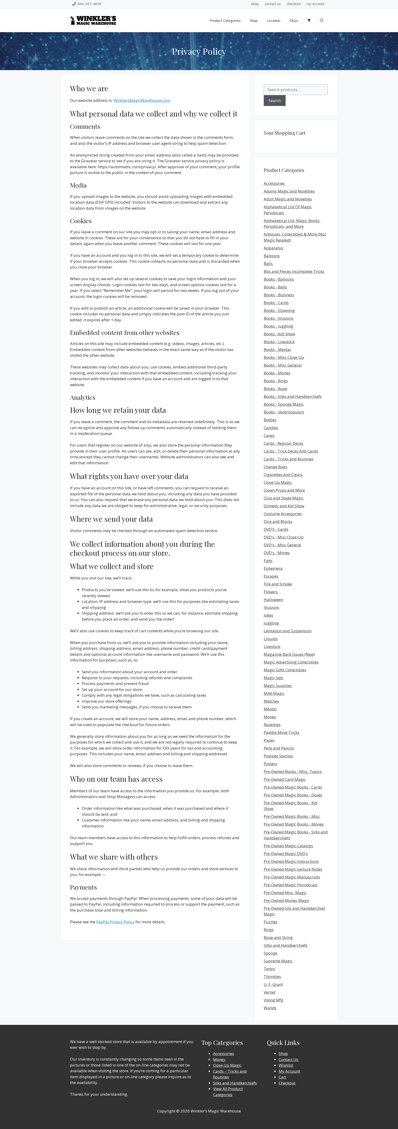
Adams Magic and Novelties (289, 191)
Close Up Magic (278, 482)
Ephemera (273, 568)
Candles (271, 427)
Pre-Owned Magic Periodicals (290, 884)
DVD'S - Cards (276, 529)
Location (273, 20)
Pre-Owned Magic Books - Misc (292, 816)
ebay (255, 3)
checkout (294, 3)
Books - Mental (277, 349)
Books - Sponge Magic (284, 404)
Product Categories (225, 20)
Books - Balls (275, 287)
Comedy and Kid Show (284, 505)
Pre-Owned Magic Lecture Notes (293, 869)
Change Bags (275, 466)
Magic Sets (273, 677)
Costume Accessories (283, 513)
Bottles (270, 419)
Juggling (271, 623)
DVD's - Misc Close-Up (284, 537)
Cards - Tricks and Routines (288, 459)
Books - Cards (276, 302)
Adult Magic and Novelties (288, 199)
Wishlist (286, 1065)
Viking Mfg (273, 1000)
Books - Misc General (283, 365)
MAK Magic (274, 693)
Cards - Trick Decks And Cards (291, 451)
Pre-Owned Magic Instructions (291, 861)
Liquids (271, 638)
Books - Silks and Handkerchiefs (293, 396)
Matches (271, 701)
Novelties (272, 724)
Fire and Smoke (278, 584)
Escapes (271, 576)
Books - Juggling (278, 326)
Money (270, 716)
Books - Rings (276, 380)
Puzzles (270, 921)
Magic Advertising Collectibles (291, 662)
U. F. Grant (273, 984)
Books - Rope (275, 388)
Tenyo (269, 968)
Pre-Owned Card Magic (285, 779)
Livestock (272, 646)
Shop (254, 20)
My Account (289, 1071)
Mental (270, 709)
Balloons (272, 255)
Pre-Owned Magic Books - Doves (293, 795)
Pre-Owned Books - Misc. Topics (293, 771)
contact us (273, 3)
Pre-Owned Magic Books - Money (294, 824)
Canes (269, 435)
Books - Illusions (278, 318)
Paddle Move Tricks (281, 732)
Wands (270, 1007)
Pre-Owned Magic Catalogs (288, 845)
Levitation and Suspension (288, 630)
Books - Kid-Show (279, 333)
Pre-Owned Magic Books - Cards (293, 787)
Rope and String (278, 937)
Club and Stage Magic (284, 498)
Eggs (268, 560)
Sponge (270, 953)
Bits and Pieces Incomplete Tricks (294, 271)
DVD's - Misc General (282, 544)
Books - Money (277, 373)
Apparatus (273, 248)
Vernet (269, 992)
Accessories (274, 183)
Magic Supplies (278, 685)
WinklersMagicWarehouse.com (142, 100)
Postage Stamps (278, 755)
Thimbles (272, 976)
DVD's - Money (277, 552)
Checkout (287, 1083)
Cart (282, 1077)
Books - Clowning (279, 310)
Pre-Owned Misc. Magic (285, 892)
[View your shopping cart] (309, 20)
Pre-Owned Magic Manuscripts (292, 877)
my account (316, 3)
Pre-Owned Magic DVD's (286, 853)
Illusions (271, 607)
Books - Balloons (279, 279)
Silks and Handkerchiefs (285, 945)
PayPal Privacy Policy (115, 921)
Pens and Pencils (279, 748)
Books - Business (279, 294)
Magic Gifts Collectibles (285, 670)
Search (275, 100)
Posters (270, 763)
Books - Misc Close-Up (284, 357)
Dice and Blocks (278, 521)
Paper (269, 740)
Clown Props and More (284, 490)
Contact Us (288, 1059)
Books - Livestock (279, 341)
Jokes (268, 615)
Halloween (273, 599)
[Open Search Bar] (321, 20)
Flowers (271, 591)
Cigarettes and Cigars (283, 474)
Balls (268, 263)
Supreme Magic (278, 961)
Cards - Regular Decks (283, 443)
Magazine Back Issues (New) (289, 654)
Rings (269, 929)
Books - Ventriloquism (284, 412)
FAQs (294, 20)
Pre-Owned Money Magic (287, 900)
